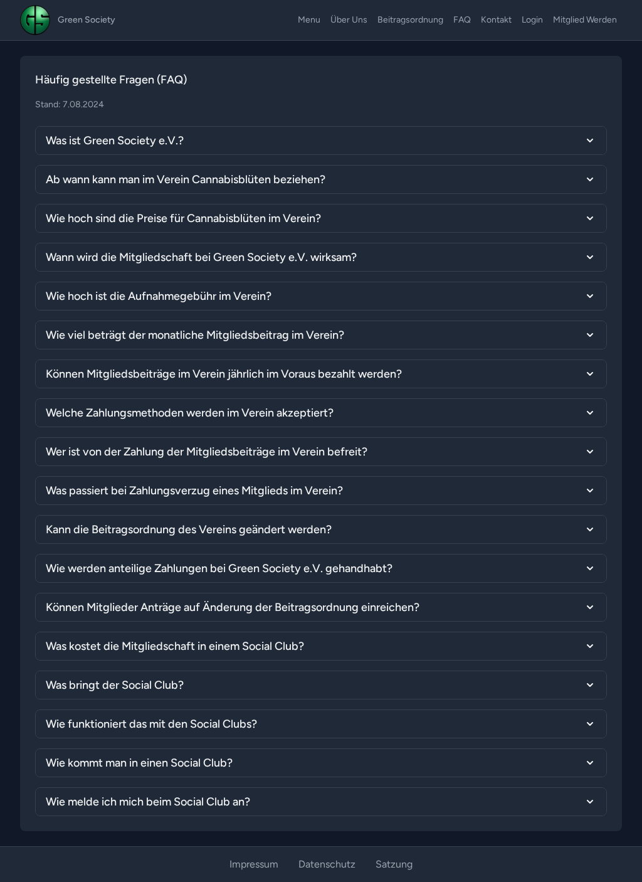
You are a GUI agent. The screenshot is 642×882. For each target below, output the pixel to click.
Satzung (394, 864)
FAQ (462, 19)
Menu (309, 19)
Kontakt (496, 19)
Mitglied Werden (585, 19)
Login (532, 19)
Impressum (253, 864)
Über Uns (348, 19)
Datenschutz (326, 864)
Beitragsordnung (410, 19)
